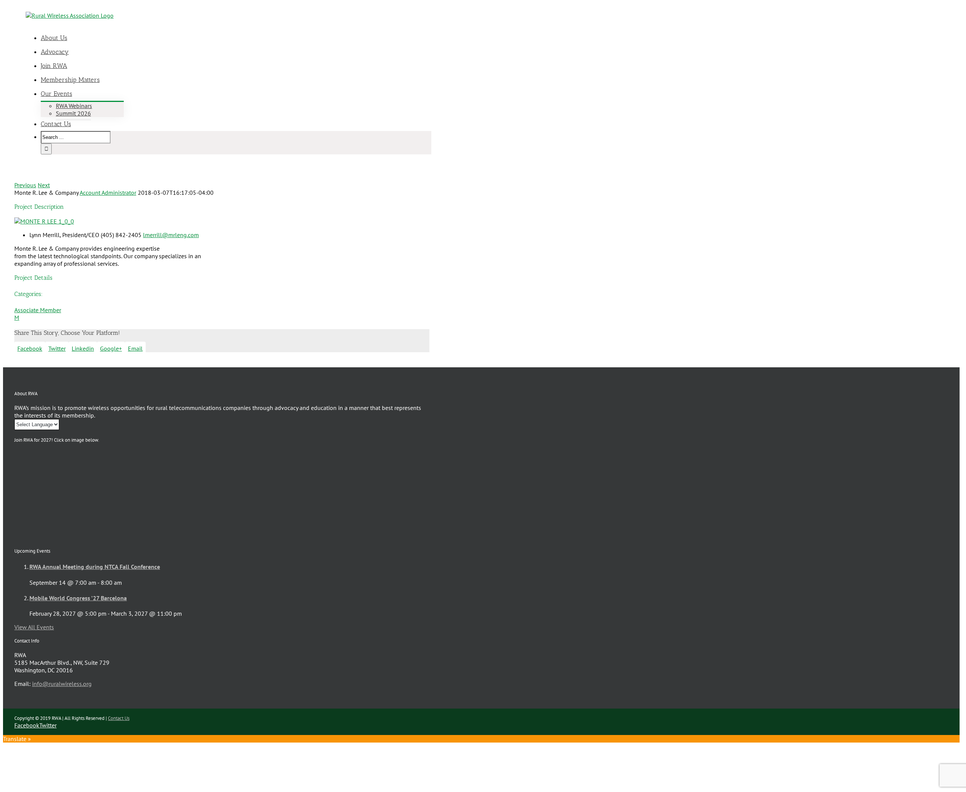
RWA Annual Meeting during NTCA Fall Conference (94, 566)
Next (44, 185)
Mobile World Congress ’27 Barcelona (78, 598)
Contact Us (118, 718)
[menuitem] (241, 38)
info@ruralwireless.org (62, 683)
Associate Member (37, 310)
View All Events (34, 627)
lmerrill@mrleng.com (171, 235)
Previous (25, 185)
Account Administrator (108, 192)
